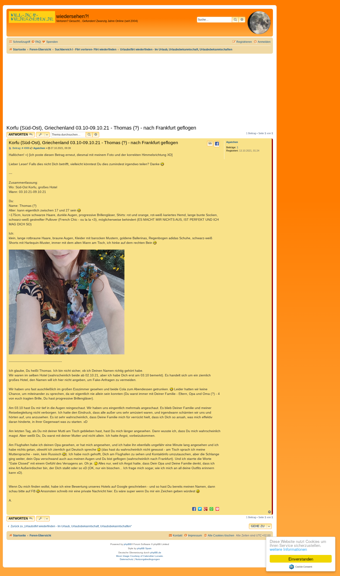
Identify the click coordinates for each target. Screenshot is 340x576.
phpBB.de (155, 552)
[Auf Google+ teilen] (205, 509)
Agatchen (232, 142)
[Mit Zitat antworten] (210, 143)
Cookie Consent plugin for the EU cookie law (300, 566)
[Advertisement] (139, 88)
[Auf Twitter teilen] (199, 509)
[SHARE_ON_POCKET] (217, 509)
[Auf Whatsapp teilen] (211, 509)
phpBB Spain (144, 548)
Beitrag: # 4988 (20, 148)
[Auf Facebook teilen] (194, 509)
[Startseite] (32, 22)
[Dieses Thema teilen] (217, 144)
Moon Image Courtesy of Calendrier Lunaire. (140, 556)
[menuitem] (36, 42)
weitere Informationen (288, 549)
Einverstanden (300, 559)
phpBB (127, 544)
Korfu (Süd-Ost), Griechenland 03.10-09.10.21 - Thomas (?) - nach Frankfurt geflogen (101, 128)
